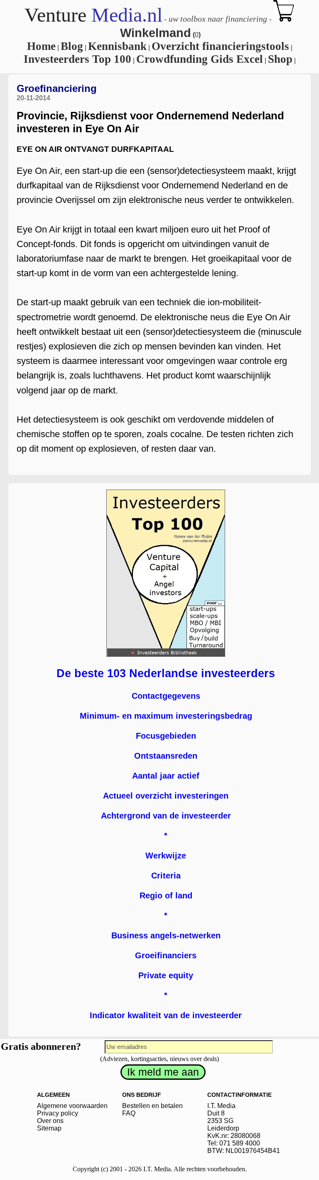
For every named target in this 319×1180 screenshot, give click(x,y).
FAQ (128, 1113)
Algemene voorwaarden (72, 1105)
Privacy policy (57, 1113)
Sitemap (49, 1128)
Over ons (50, 1120)
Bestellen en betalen (152, 1105)
